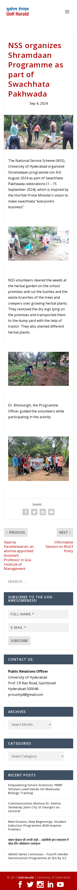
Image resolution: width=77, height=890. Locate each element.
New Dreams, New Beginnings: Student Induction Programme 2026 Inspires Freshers (37, 825)
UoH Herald (26, 877)
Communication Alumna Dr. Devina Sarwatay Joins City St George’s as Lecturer (34, 807)
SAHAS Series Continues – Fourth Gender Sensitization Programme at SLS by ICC (38, 856)
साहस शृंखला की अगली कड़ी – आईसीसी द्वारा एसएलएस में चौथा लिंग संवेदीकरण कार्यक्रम (38, 842)
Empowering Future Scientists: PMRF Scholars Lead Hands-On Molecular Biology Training (35, 789)
